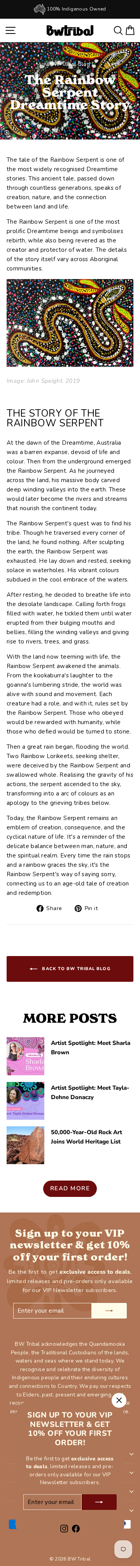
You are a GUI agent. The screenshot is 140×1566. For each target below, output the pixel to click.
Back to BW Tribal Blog (75, 969)
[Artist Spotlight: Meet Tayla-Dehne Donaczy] (25, 1101)
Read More (70, 1188)
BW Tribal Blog (70, 64)
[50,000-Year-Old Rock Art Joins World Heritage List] (25, 1145)
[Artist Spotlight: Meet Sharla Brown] (25, 1056)
